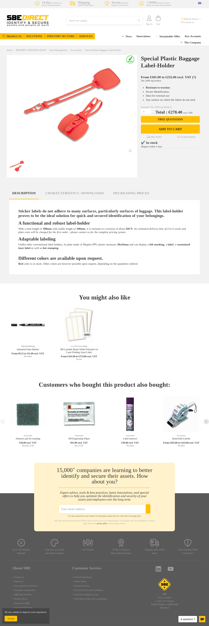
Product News (20, 599)
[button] (12, 36)
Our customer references (25, 586)
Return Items (80, 581)
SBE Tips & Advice (23, 594)
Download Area (81, 586)
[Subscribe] (148, 509)
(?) (194, 77)
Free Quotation (170, 119)
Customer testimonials (24, 590)
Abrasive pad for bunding (27, 438)
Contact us (188, 22)
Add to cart (170, 129)
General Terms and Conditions (88, 590)
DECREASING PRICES (131, 193)
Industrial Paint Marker (28, 349)
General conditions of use (86, 594)
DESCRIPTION (24, 193)
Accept (10, 618)
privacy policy (102, 523)
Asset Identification (23, 607)
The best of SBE (22, 603)
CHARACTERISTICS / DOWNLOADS (74, 193)
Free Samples (88, 550)
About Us (18, 581)
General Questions (83, 577)
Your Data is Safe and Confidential (90, 599)
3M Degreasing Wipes (79, 438)
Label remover (130, 438)
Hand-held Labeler (181, 438)
